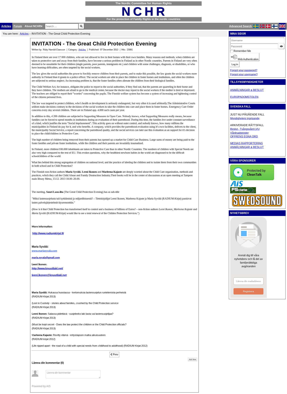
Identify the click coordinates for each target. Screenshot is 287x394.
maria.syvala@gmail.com (46, 257)
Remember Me (235, 51)
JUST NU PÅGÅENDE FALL (247, 114)
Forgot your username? (244, 74)
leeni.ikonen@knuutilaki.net (49, 275)
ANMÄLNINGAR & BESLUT (247, 90)
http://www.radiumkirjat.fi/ (48, 233)
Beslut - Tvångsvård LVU (245, 129)
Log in (235, 64)
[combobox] (61, 26)
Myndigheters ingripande (244, 118)
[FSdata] (243, 192)
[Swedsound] (257, 206)
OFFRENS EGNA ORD (244, 136)
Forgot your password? (243, 70)
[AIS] (236, 185)
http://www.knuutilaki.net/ (47, 268)
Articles (6, 26)
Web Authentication (247, 59)
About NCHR (33, 26)
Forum (18, 26)
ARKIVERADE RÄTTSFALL (247, 125)
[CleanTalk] (252, 179)
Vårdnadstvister (239, 132)
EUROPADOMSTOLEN (244, 97)
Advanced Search (240, 26)
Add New (192, 359)
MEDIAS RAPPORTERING (246, 143)
